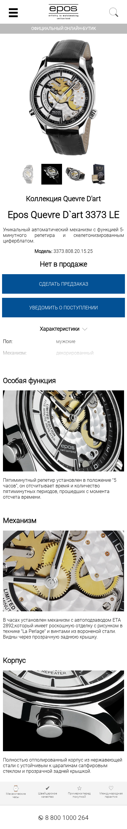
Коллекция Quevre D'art (63, 199)
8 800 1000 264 (63, 817)
